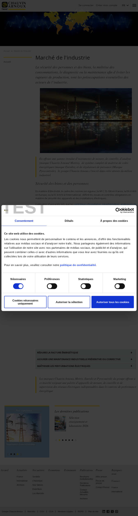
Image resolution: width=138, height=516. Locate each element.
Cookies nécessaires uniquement (25, 302)
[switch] (52, 286)
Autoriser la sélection (69, 302)
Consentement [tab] (24, 220)
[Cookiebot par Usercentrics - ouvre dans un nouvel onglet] (118, 210)
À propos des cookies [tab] (114, 220)
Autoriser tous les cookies (112, 302)
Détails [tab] (69, 220)
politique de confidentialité (78, 265)
